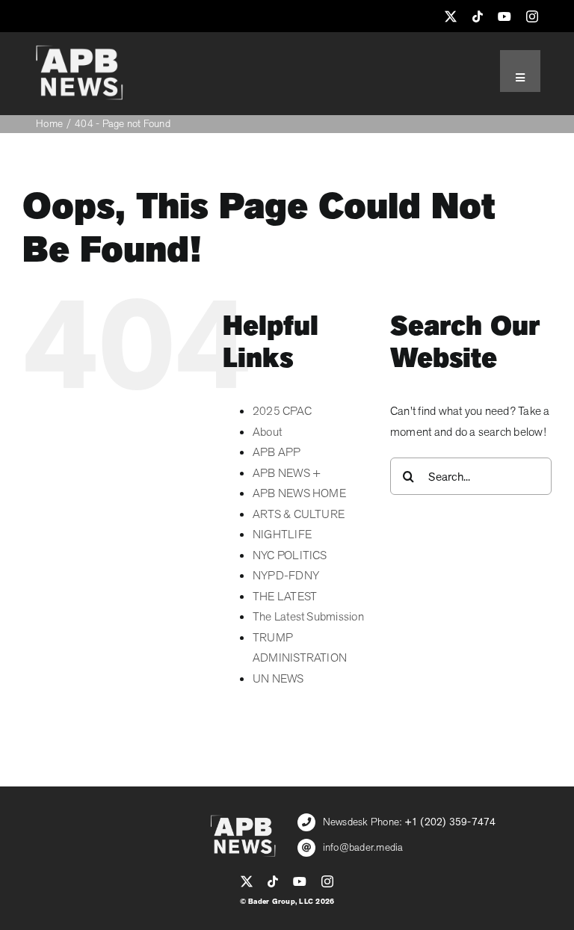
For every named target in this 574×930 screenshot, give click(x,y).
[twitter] (451, 16)
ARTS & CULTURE (299, 514)
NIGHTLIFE (282, 534)
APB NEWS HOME (299, 493)
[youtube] (504, 16)
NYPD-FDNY (286, 575)
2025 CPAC (282, 411)
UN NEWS (278, 679)
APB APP (277, 452)
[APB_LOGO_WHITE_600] (79, 51)
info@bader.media (363, 847)
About (267, 432)
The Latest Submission (308, 617)
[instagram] (532, 16)
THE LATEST (285, 596)
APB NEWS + (287, 473)
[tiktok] (477, 16)
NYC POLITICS (290, 555)
